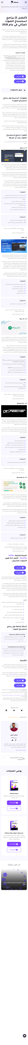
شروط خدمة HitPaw (19, 695)
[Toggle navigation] (2, 2)
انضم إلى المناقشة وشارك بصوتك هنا (16, 758)
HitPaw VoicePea (13, 674)
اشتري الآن (12, 802)
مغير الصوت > (21, 6)
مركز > (26, 6)
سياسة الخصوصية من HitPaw (10, 695)
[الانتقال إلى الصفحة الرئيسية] (14, 2)
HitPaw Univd (14, 793)
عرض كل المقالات (21, 750)
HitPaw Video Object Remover (14, 833)
